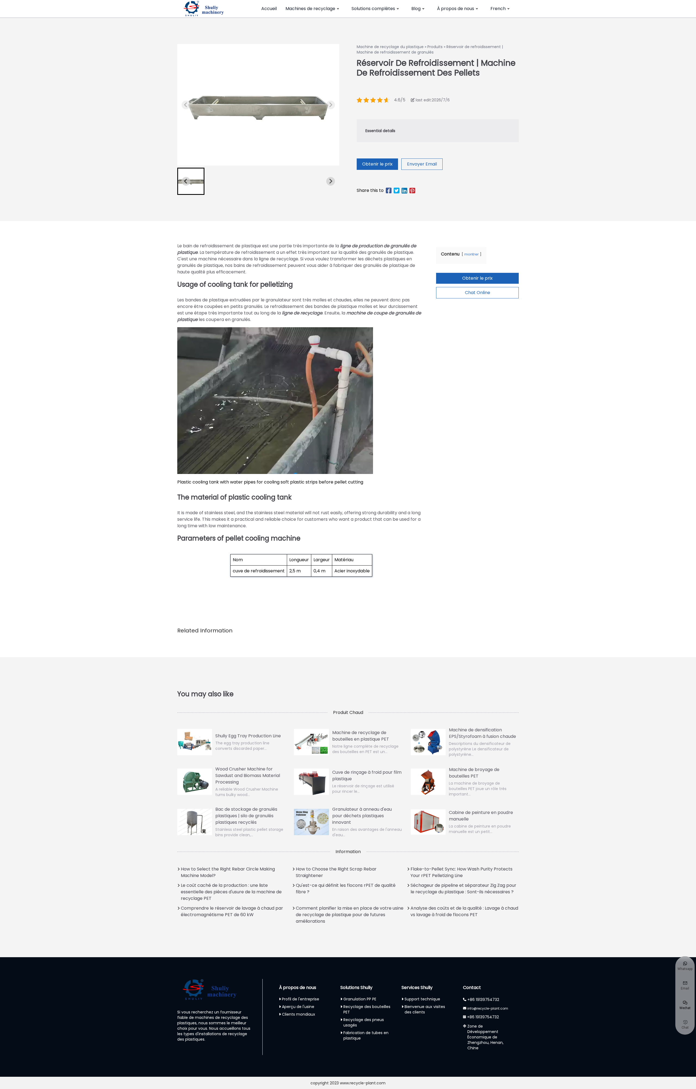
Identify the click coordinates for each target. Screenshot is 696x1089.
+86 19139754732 (483, 999)
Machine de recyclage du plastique (390, 46)
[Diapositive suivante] (330, 105)
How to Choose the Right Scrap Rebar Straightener (336, 872)
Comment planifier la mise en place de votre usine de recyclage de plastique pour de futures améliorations (349, 914)
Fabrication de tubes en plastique (366, 1035)
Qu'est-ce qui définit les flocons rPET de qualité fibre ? (346, 888)
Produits (435, 46)
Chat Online (477, 292)
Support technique (422, 999)
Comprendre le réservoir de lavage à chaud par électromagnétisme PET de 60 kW (232, 911)
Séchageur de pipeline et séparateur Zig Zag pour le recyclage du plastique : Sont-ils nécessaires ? (463, 888)
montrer (471, 254)
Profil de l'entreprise (300, 999)
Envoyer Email (422, 164)
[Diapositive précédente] (186, 105)
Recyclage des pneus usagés (363, 1022)
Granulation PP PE (359, 999)
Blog (416, 8)
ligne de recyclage (302, 313)
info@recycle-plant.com (487, 1008)
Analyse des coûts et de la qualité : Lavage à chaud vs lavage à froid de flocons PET (464, 911)
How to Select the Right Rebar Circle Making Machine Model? (228, 872)
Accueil (269, 8)
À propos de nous (455, 8)
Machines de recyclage (310, 8)
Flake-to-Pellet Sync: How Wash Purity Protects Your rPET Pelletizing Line (461, 872)
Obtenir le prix (377, 164)
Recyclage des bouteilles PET (366, 1009)
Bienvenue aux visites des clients (425, 1009)
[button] (190, 181)
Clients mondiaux (298, 1014)
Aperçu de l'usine (298, 1006)
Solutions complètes (373, 8)
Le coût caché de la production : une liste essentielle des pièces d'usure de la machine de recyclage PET (231, 891)
